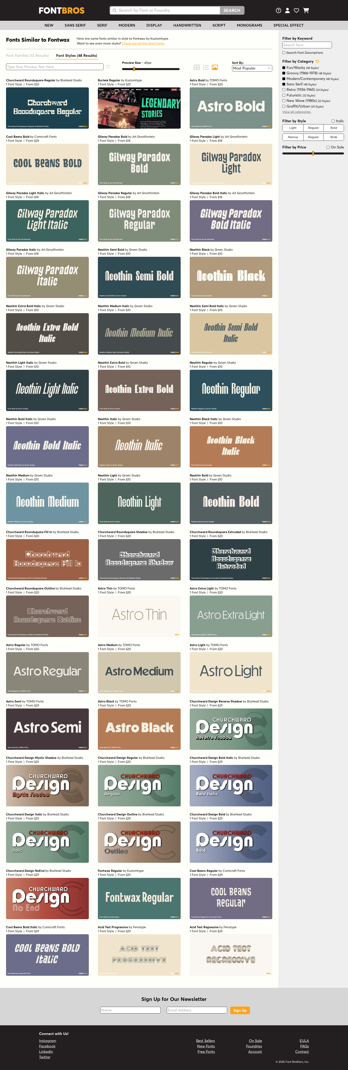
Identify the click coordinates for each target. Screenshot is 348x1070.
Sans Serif (75, 25)
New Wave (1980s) (308, 100)
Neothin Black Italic (204, 419)
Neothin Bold (199, 475)
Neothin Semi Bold (111, 250)
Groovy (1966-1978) (308, 73)
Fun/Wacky (302, 67)
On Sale (337, 147)
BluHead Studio (71, 80)
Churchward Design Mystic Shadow (31, 758)
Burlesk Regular (109, 80)
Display (154, 25)
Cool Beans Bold (17, 137)
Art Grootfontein (143, 137)
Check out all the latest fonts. (143, 43)
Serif (102, 25)
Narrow (293, 137)
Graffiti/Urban (305, 106)
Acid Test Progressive (113, 927)
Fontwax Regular (110, 871)
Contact (302, 1051)
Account (255, 1051)
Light (292, 128)
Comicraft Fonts (45, 137)
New (49, 25)
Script (219, 25)
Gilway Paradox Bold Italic (208, 193)
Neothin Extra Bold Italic (23, 306)
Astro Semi (13, 701)
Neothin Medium (17, 475)
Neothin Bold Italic (19, 419)
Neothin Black (200, 250)
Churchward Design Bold (207, 814)
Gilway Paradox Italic (21, 250)
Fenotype (139, 927)
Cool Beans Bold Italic (21, 927)
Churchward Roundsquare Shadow (123, 532)
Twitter (44, 1057)
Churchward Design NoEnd (25, 871)
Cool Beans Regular (204, 871)
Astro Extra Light (202, 588)
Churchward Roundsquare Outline (30, 588)
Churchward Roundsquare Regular (30, 80)
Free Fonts (206, 1051)
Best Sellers (205, 1040)
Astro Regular (16, 645)
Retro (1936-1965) (307, 89)
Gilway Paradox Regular (115, 193)
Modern (127, 25)
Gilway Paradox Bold (112, 137)
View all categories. (296, 112)
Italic (339, 121)
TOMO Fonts (218, 80)
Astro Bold (197, 80)
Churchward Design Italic (24, 814)
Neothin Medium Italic (113, 306)
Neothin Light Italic (19, 363)
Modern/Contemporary (312, 78)
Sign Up (240, 1010)
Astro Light (197, 645)
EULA (304, 1040)
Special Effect (288, 25)
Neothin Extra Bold (111, 363)
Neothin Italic (107, 419)
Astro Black (106, 701)
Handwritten (187, 25)
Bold (333, 128)
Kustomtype (133, 80)
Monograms (249, 25)
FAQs (304, 1046)
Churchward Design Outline (117, 814)
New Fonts (206, 1046)
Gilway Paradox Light (205, 137)
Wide (333, 137)
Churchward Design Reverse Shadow (216, 701)
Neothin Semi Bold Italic (207, 306)
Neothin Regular (201, 363)
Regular (313, 128)
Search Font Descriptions (304, 53)
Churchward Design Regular (118, 758)
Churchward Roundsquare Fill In (29, 532)
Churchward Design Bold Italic (211, 758)
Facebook (47, 1046)
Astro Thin (105, 588)
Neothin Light (107, 475)
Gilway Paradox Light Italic (25, 193)
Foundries (254, 1046)
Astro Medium (108, 645)
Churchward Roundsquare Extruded (215, 532)
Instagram (47, 1040)
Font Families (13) (27, 55)
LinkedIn (46, 1051)
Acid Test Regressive (204, 927)
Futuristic (300, 95)
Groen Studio (138, 250)
